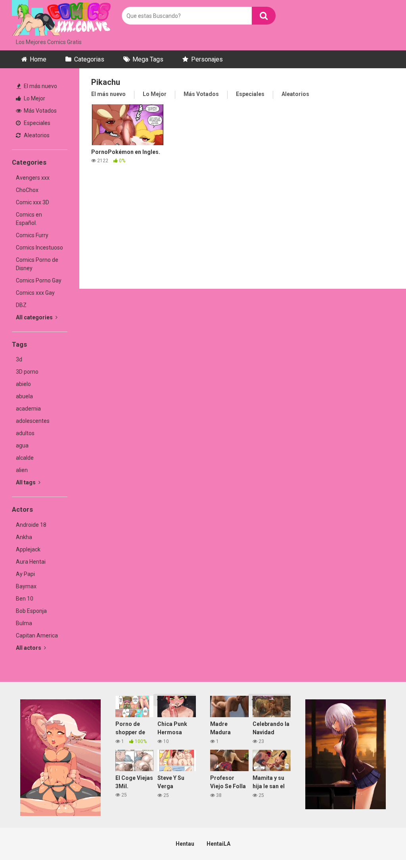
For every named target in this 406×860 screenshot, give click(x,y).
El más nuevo (40, 86)
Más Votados (40, 111)
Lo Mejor (34, 98)
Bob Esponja (31, 611)
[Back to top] (379, 836)
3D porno (27, 372)
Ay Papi (25, 574)
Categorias (89, 59)
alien (22, 470)
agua (22, 445)
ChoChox (27, 190)
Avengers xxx (33, 178)
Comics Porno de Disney (37, 264)
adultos (25, 433)
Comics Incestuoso (39, 247)
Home (38, 59)
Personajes (207, 59)
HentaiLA (218, 844)
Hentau (185, 844)
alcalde (25, 458)
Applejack (28, 549)
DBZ (21, 305)
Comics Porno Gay (38, 280)
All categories (35, 317)
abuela (24, 396)
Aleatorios (36, 135)
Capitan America (37, 635)
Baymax (26, 586)
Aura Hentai (31, 562)
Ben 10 (24, 598)
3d (19, 359)
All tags (26, 482)
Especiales (36, 123)
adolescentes (33, 421)
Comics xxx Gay (35, 293)
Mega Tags (147, 59)
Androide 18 (31, 525)
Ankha (24, 537)
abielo (23, 384)
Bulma (24, 623)
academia (28, 408)
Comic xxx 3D (32, 202)
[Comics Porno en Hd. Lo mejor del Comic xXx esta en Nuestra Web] (61, 19)
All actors (29, 648)
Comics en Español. (29, 218)
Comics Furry (32, 235)
